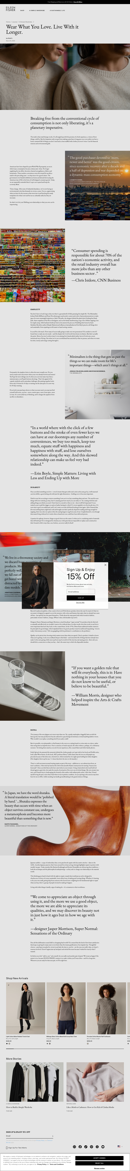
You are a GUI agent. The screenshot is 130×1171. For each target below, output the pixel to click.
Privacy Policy (43, 1164)
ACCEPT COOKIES (99, 1158)
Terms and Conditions (57, 1164)
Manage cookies (99, 1168)
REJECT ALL (99, 1163)
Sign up (81, 598)
